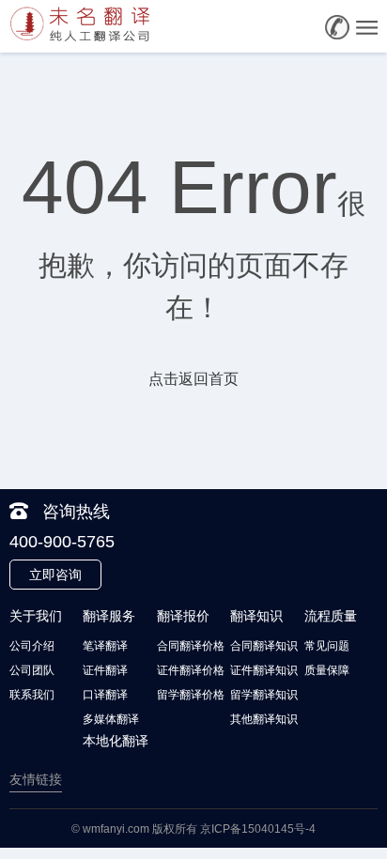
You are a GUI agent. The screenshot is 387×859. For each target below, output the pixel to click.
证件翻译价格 (190, 670)
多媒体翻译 (111, 719)
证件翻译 (105, 670)
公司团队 (31, 670)
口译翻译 (105, 694)
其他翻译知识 (264, 719)
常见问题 (326, 645)
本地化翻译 (115, 740)
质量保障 (326, 670)
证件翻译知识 (264, 670)
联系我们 (31, 694)
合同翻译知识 (264, 645)
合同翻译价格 (190, 645)
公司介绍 (31, 645)
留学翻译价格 (190, 694)
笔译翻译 (105, 645)
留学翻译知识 (264, 694)
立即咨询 (55, 574)
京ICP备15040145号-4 (258, 829)
